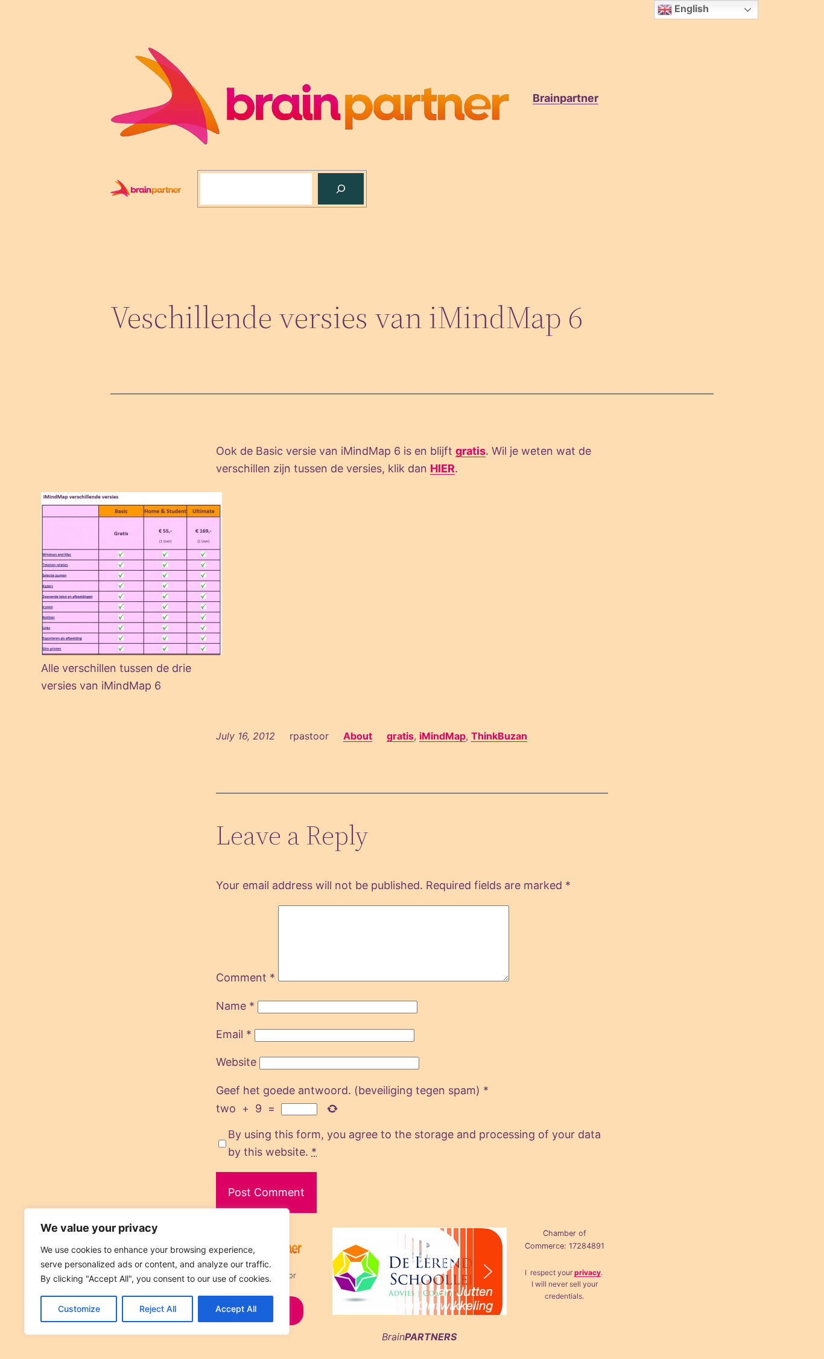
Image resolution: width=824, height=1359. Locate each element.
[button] (351, 1271)
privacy (587, 1272)
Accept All (235, 1309)
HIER (442, 468)
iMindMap (442, 736)
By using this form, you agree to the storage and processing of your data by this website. (414, 1143)
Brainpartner (565, 98)
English (690, 8)
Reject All (157, 1309)
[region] (157, 1271)
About (357, 736)
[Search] (341, 188)
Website (236, 1062)
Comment (245, 977)
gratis (470, 451)
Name (235, 1005)
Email (234, 1034)
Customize (79, 1309)
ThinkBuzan (499, 736)
